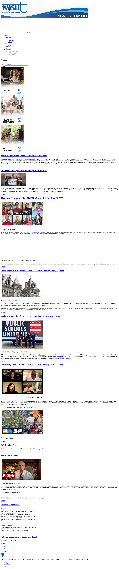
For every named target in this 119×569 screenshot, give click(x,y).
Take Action (11, 54)
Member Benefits (12, 51)
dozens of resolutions (58, 356)
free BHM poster (19, 407)
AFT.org (10, 42)
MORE (3, 167)
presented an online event (41, 401)
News (9, 45)
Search (2, 64)
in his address (41, 355)
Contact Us (11, 40)
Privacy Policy (8, 562)
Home (6, 35)
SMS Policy (7, 564)
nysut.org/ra (68, 358)
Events (9, 56)
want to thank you (37, 232)
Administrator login (6, 567)
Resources (10, 48)
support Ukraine (94, 356)
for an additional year (35, 303)
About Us (10, 39)
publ (115, 264)
